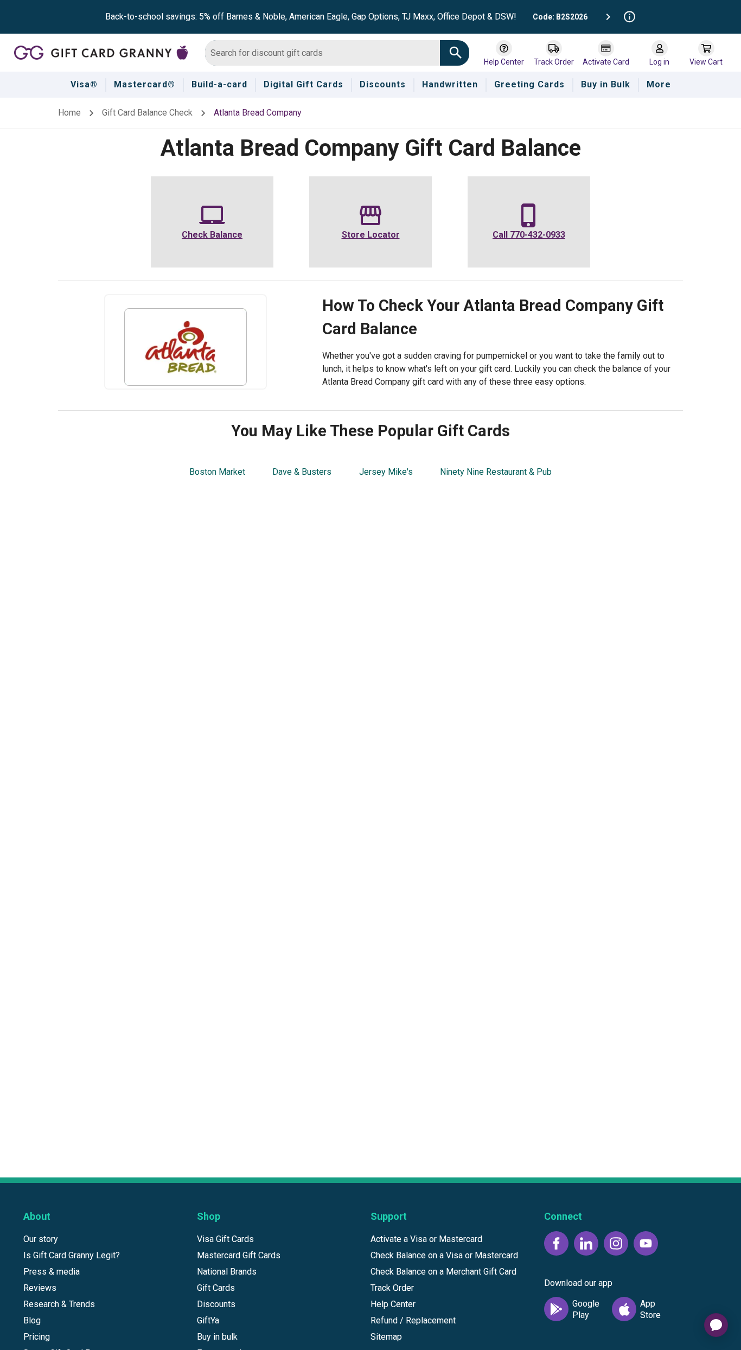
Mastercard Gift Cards (238, 1255)
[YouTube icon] (646, 1243)
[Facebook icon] (556, 1243)
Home (69, 112)
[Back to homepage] (105, 52)
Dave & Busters (301, 472)
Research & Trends (59, 1304)
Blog (32, 1320)
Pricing (36, 1337)
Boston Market (217, 472)
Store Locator (371, 235)
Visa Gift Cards (225, 1239)
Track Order (392, 1288)
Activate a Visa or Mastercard (426, 1239)
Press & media (51, 1271)
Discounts (216, 1304)
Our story (40, 1239)
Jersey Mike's (386, 472)
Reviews (39, 1288)
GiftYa (208, 1320)
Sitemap (386, 1337)
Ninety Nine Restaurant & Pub (496, 472)
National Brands (227, 1271)
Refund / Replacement (413, 1320)
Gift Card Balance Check (147, 112)
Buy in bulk (217, 1337)
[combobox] (322, 53)
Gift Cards (216, 1288)
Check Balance (212, 235)
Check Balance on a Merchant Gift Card (443, 1271)
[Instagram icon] (616, 1243)
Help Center (393, 1304)
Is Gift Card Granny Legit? (71, 1255)
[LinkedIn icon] (586, 1243)
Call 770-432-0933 (529, 235)
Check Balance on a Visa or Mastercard (444, 1255)
